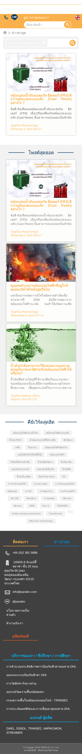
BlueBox (31, 498)
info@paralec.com (25, 591)
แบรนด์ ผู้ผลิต (41, 718)
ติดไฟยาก (68, 440)
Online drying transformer (26, 513)
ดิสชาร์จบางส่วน (46, 476)
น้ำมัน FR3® (15, 440)
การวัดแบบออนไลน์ (64, 484)
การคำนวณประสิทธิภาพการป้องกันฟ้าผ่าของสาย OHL (41, 666)
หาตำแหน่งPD (68, 491)
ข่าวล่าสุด (62, 542)
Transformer (55, 513)
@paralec (18, 601)
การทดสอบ (49, 498)
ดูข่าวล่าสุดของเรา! (36, 17)
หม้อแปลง (12, 491)
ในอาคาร (32, 447)
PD (64, 476)
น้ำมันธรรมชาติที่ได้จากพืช (43, 440)
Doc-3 (45, 506)
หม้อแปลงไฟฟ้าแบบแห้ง (57, 433)
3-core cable (40, 484)
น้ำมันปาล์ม (66, 462)
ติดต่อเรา (20, 542)
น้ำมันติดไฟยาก (45, 462)
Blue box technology (41, 521)
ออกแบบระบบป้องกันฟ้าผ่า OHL (26, 675)
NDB (31, 506)
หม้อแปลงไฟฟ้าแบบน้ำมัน (25, 433)
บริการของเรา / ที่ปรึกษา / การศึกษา (41, 656)
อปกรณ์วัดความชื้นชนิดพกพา (25, 692)
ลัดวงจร (17, 506)
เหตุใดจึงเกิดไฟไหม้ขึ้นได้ (30, 454)
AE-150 (15, 498)
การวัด (28, 491)
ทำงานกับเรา (14, 623)
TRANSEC (62, 506)
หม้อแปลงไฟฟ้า (57, 454)
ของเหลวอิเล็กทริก (45, 469)
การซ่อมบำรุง (46, 491)
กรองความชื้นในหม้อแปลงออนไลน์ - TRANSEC (37, 700)
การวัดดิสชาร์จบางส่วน (21, 683)
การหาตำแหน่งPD (17, 484)
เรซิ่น (17, 447)
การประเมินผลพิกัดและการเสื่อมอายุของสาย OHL (38, 708)
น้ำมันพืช (66, 469)
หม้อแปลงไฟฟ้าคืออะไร (56, 447)
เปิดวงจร (67, 498)
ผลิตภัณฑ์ (20, 636)
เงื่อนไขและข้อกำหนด (48, 750)
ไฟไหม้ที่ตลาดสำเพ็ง (20, 462)
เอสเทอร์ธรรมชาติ (20, 469)
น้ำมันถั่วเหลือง (24, 476)
